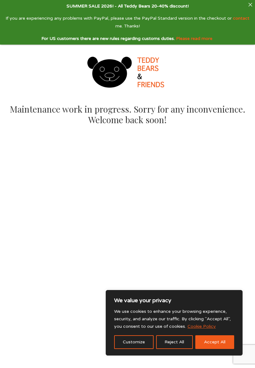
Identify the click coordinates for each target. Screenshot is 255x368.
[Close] (250, 4)
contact (241, 18)
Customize (134, 342)
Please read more (194, 38)
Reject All (174, 342)
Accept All (214, 342)
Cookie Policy (202, 326)
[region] (174, 323)
